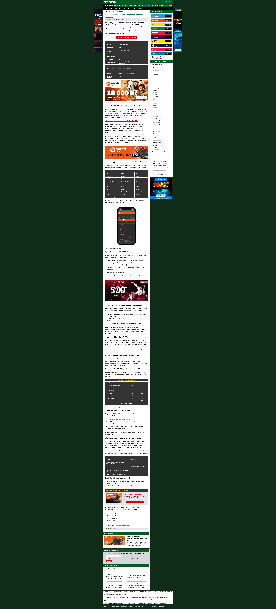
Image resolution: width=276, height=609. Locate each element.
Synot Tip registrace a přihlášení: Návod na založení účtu (136, 538)
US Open (154, 76)
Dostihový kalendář (156, 131)
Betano (115, 8)
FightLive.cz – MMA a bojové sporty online (115, 568)
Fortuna (105, 8)
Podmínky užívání (124, 606)
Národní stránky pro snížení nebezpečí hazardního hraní (155, 603)
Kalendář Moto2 (156, 133)
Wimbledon (155, 107)
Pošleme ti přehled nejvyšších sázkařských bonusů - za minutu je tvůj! (125, 553)
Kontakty (108, 606)
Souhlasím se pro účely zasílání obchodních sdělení (124, 558)
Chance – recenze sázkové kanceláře (160, 163)
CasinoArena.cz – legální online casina (114, 587)
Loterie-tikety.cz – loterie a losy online (134, 573)
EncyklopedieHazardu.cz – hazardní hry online (136, 568)
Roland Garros (155, 105)
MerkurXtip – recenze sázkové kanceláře (161, 167)
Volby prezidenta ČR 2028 (158, 145)
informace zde (129, 599)
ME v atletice (155, 74)
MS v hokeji (155, 94)
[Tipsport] (178, 52)
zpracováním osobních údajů (119, 558)
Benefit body (133, 128)
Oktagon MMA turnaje (157, 139)
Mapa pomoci (141, 603)
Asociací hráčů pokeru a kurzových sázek (118, 594)
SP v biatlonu (155, 116)
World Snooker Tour (156, 127)
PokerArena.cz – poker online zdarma (114, 583)
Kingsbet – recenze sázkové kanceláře (160, 172)
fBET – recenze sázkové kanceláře (159, 174)
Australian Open (156, 103)
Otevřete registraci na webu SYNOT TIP (120, 419)
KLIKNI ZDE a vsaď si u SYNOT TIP (135, 502)
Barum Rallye (155, 80)
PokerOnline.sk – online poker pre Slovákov (135, 587)
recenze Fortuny (111, 513)
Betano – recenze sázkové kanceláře (160, 159)
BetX (144, 8)
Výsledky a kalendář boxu (158, 137)
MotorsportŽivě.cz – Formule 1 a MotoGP (115, 578)
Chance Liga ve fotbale (157, 67)
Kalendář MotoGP (156, 114)
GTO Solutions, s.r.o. (160, 606)
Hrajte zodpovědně (107, 597)
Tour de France (156, 109)
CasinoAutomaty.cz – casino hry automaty (135, 570)
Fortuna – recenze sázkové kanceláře (160, 154)
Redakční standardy (115, 606)
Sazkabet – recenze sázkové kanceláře (160, 161)
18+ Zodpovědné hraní (149, 606)
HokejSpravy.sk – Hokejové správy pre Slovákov (136, 580)
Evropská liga (155, 86)
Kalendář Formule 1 (156, 72)
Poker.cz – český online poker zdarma (114, 585)
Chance (119, 8)
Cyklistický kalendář (156, 122)
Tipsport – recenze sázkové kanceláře (160, 157)
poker (139, 443)
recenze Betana (111, 515)
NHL (154, 98)
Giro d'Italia (155, 111)
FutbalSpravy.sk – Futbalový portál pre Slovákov (136, 583)
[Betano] (98, 52)
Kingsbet (129, 8)
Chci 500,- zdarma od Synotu (126, 37)
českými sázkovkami (134, 361)
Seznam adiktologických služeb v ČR (131, 603)
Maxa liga (155, 101)
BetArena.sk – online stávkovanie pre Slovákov (136, 575)
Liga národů (155, 92)
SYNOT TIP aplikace (111, 352)
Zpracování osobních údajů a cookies (136, 606)
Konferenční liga (156, 88)
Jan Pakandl (120, 19)
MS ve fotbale (155, 90)
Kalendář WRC (156, 135)
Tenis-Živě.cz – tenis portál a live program (115, 576)
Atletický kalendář (156, 124)
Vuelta (154, 78)
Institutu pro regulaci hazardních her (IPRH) (138, 593)
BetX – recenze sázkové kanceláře (159, 169)
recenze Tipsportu (112, 518)
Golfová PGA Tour (156, 129)
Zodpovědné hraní (163, 593)
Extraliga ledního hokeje (157, 96)
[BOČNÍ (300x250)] (161, 198)
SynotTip (124, 8)
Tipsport (110, 8)
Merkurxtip (140, 8)
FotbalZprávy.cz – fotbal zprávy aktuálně (115, 570)
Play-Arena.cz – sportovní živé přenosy (114, 580)
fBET (148, 8)
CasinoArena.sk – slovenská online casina (135, 585)
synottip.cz (121, 47)
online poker (133, 140)
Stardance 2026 (156, 149)
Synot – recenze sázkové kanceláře (160, 165)
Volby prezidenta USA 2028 (158, 147)
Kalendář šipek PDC (157, 120)
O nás (104, 606)
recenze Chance (111, 520)
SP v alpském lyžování (157, 118)
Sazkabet (134, 8)
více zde (132, 525)
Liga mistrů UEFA (156, 69)
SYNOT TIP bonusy (133, 331)
